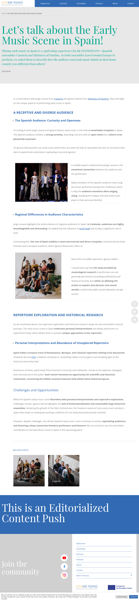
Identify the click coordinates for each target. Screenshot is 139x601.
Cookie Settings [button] (122, 597)
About (115, 3)
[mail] (134, 319)
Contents (63, 3)
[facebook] (134, 304)
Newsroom (45, 3)
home (4, 13)
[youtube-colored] (64, 557)
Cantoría (58, 98)
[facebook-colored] (64, 566)
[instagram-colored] (64, 575)
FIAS (33, 357)
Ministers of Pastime (98, 98)
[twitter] (134, 311)
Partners (99, 3)
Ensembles (81, 3)
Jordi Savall (84, 228)
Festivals (79, 559)
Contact (130, 3)
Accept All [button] (133, 597)
